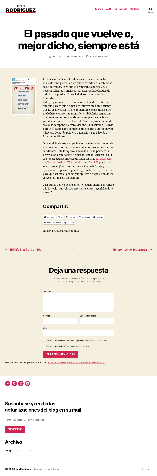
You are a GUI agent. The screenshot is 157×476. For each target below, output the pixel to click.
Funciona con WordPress (46, 469)
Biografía (98, 9)
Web (45, 328)
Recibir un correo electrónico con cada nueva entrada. (68, 346)
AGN (108, 9)
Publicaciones (120, 9)
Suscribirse (15, 429)
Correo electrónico (89, 316)
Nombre (47, 316)
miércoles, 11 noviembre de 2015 (68, 56)
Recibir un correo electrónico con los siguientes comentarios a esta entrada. (77, 340)
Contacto (134, 9)
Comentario (49, 291)
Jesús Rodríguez (22, 469)
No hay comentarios (99, 56)
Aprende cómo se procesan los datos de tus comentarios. (76, 362)
